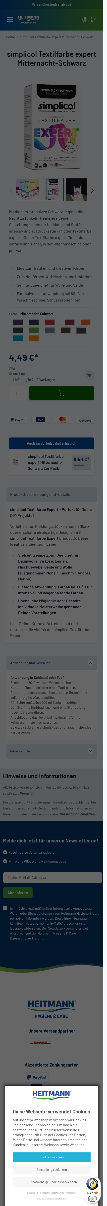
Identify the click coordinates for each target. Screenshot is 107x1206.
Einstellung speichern (52, 1170)
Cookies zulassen (52, 1157)
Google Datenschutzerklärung (51, 1198)
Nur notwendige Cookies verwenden (51, 1182)
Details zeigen (34, 1192)
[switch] (92, 1199)
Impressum (71, 1192)
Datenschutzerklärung (53, 1192)
